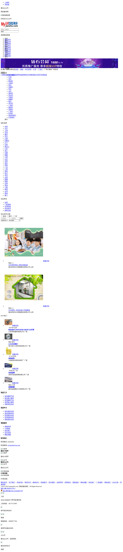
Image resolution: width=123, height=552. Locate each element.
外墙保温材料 (14, 75)
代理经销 (8, 206)
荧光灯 (10, 95)
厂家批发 (4, 75)
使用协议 (68, 482)
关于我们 (12, 482)
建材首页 (8, 39)
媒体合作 (36, 482)
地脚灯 (10, 87)
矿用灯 (10, 113)
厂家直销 (8, 204)
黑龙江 (7, 147)
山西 (6, 138)
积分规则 (52, 482)
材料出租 (8, 210)
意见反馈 (8, 432)
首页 (16, 69)
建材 (21, 69)
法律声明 (60, 482)
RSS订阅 (115, 482)
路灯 (10, 101)
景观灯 (10, 109)
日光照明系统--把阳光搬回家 (18, 265)
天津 (6, 132)
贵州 (6, 175)
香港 (6, 193)
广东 (6, 167)
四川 (6, 173)
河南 (6, 161)
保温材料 (22, 75)
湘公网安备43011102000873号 (12, 491)
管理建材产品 (9, 400)
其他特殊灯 (12, 115)
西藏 (6, 179)
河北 (6, 136)
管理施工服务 (9, 402)
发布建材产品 (9, 396)
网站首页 (4, 482)
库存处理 (8, 208)
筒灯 (10, 85)
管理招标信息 (9, 417)
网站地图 (8, 434)
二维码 (7, 2)
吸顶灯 (10, 81)
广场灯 (10, 105)
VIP (15, 216)
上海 (6, 130)
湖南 (6, 165)
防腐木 (34, 75)
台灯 (10, 91)
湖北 (6, 163)
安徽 (6, 153)
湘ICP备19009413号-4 (8, 488)
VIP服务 (7, 428)
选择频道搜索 (5, 35)
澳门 (6, 195)
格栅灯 (10, 99)
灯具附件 (11, 117)
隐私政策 (76, 482)
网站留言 (107, 482)
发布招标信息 (9, 413)
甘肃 (6, 183)
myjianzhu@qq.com (14, 445)
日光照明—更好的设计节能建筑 (19, 310)
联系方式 (28, 482)
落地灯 (10, 93)
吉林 (6, 145)
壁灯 (10, 89)
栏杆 (39, 75)
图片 (10, 216)
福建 (6, 155)
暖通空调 (8, 50)
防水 (26, 75)
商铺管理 (8, 426)
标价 (4, 216)
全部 (6, 126)
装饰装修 (8, 43)
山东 (6, 159)
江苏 (6, 149)
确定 (21, 218)
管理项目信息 (9, 415)
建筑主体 (8, 41)
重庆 (6, 134)
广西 (6, 169)
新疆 (6, 189)
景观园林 (8, 54)
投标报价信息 (9, 419)
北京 (6, 128)
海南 (6, 171)
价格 (8, 214)
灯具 (34, 69)
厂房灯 (40, 69)
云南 (6, 177)
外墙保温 (44, 75)
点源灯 (10, 83)
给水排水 (8, 45)
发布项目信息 (9, 411)
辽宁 (6, 143)
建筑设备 (8, 56)
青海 (6, 185)
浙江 (6, 151)
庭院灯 (10, 107)
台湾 (6, 191)
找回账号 (44, 482)
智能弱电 (8, 52)
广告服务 (99, 482)
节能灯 (10, 97)
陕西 (6, 181)
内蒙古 (7, 141)
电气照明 (8, 48)
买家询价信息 (9, 404)
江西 (6, 157)
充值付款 (20, 482)
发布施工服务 (9, 398)
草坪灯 (10, 103)
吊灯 (10, 79)
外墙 (30, 75)
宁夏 (6, 187)
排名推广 (8, 430)
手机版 (7, 4)
